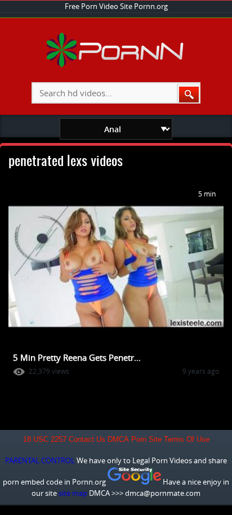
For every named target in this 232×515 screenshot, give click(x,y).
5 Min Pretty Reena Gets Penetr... (77, 357)
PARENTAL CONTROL (40, 460)
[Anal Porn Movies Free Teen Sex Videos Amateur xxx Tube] (116, 65)
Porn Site (146, 440)
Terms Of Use (186, 440)
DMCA (118, 440)
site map (73, 493)
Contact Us (87, 440)
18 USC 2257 (44, 440)
